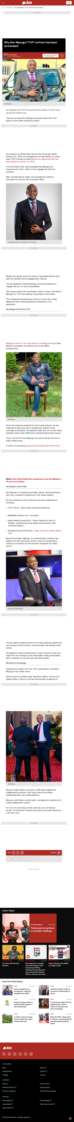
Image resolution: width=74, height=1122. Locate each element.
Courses (42, 1075)
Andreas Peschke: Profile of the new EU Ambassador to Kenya (60, 991)
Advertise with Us (8, 1087)
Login (69, 2)
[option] (13, 961)
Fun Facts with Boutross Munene (10, 964)
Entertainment (9, 7)
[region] (37, 960)
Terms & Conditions (9, 1091)
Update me (12, 859)
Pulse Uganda (7, 1108)
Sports (42, 1068)
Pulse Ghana (6, 1104)
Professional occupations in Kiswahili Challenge (43, 929)
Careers (42, 1071)
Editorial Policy (45, 1087)
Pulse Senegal (44, 1100)
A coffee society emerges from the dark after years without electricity (23, 1019)
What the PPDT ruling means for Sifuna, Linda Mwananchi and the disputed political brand (61, 1020)
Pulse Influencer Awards (48, 1091)
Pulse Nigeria (6, 1100)
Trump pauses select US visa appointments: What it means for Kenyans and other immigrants (60, 1005)
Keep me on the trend (25, 859)
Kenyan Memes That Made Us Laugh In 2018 (58, 964)
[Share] (62, 55)
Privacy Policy (45, 1084)
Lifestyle (5, 1075)
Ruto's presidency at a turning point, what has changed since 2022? (22, 991)
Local (16, 999)
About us (5, 1084)
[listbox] (37, 960)
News (15, 986)
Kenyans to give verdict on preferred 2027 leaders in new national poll (23, 1004)
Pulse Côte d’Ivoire (46, 1104)
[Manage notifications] (70, 1118)
